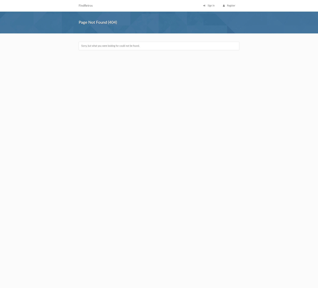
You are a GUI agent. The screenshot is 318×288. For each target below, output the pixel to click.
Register (230, 6)
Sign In (211, 6)
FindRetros (86, 5)
